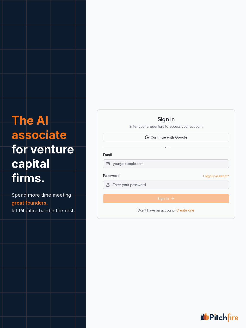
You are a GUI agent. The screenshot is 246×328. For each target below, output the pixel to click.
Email (107, 155)
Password (111, 175)
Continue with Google (169, 137)
